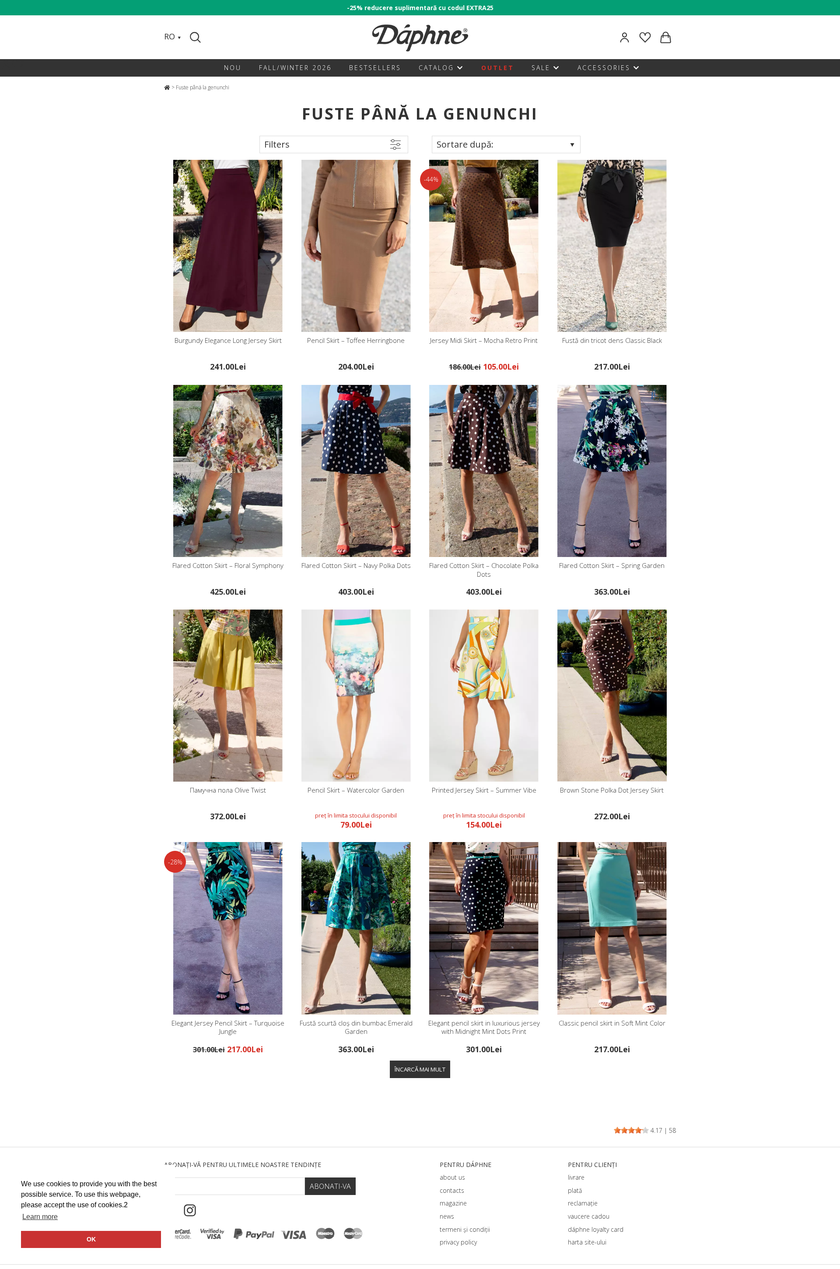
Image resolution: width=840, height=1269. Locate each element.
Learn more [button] (40, 1216)
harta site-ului (587, 1242)
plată (575, 1190)
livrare (576, 1177)
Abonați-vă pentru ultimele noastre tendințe (242, 1164)
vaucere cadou (588, 1216)
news (447, 1216)
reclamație (583, 1203)
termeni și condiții (465, 1229)
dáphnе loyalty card (595, 1229)
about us (452, 1177)
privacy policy (458, 1242)
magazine (453, 1203)
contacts (452, 1190)
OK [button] (91, 1239)
